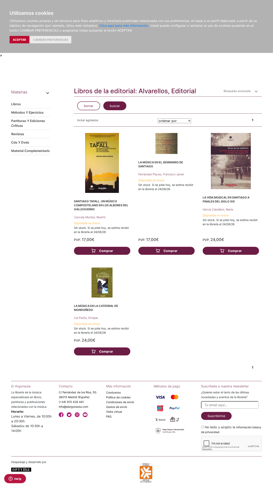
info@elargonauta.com (73, 406)
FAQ (109, 416)
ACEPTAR (19, 39)
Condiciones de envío (120, 402)
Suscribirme (216, 416)
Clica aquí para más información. (124, 26)
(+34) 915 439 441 (71, 402)
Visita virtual (114, 411)
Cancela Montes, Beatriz (90, 217)
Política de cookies (118, 397)
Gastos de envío (116, 407)
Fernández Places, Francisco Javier (161, 174)
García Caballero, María (218, 209)
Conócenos (113, 392)
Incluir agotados (87, 120)
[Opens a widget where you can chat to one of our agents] (15, 479)
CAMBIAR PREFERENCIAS (50, 39)
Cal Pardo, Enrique (86, 317)
